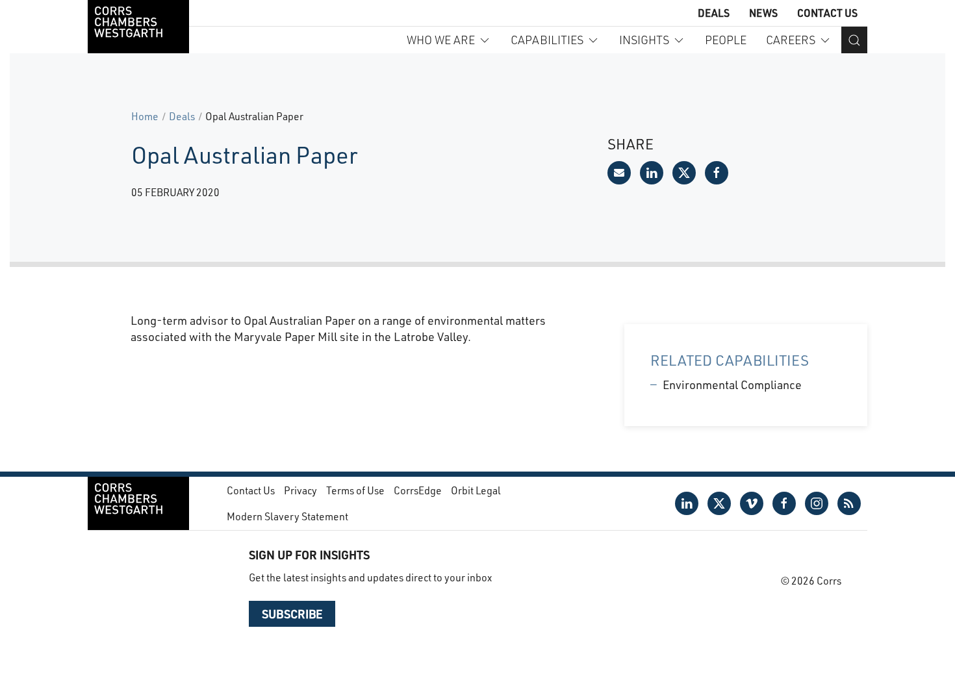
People (725, 39)
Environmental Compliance (732, 384)
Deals (714, 12)
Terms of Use (355, 490)
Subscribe (292, 614)
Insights (644, 39)
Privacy (300, 490)
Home (145, 116)
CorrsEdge (418, 490)
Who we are (441, 39)
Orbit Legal (476, 490)
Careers (790, 39)
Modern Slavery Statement (287, 516)
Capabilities (547, 39)
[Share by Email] (619, 172)
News (763, 12)
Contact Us (827, 12)
